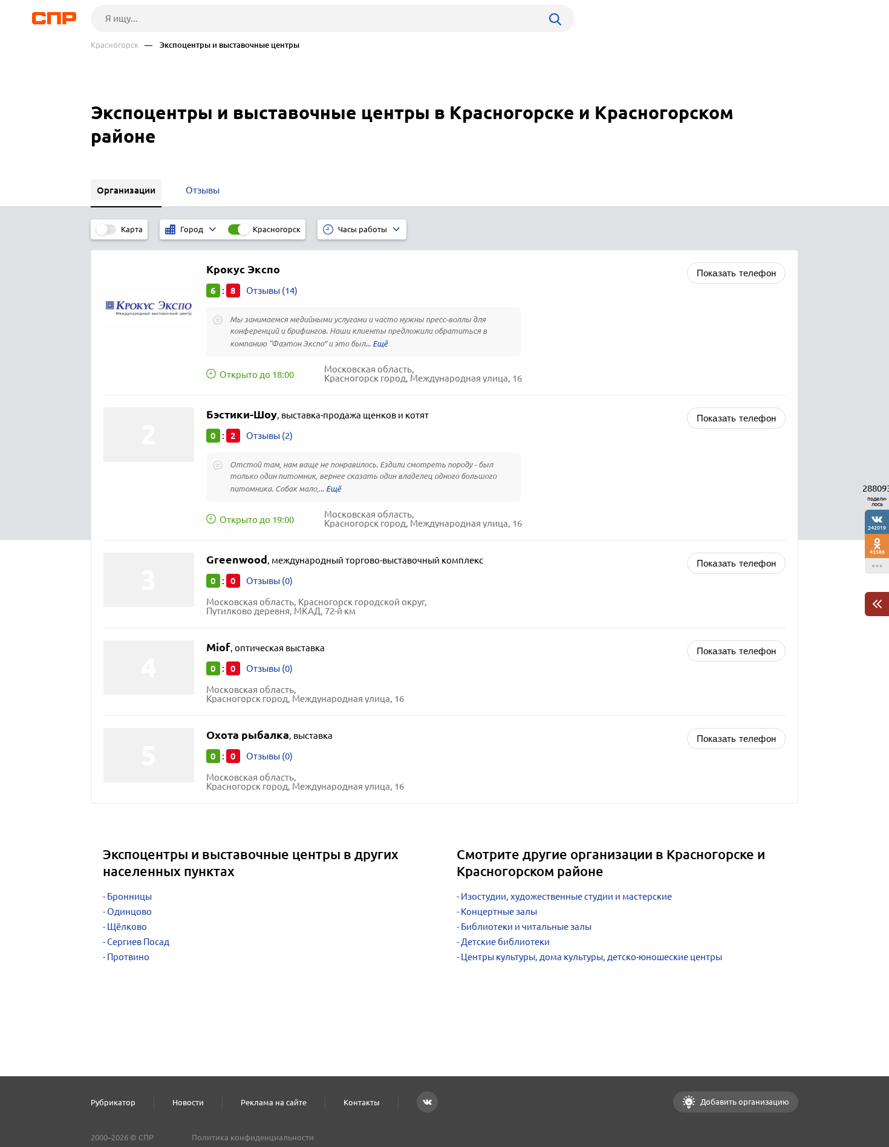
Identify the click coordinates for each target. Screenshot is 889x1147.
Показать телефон (736, 273)
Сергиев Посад (138, 941)
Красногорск (114, 45)
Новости (188, 1102)
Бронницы (129, 896)
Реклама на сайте (274, 1102)
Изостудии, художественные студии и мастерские (566, 896)
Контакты (362, 1102)
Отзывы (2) (269, 436)
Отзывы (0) (269, 581)
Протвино (128, 956)
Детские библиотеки (505, 941)
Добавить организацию (743, 1101)
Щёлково (127, 926)
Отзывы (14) (272, 290)
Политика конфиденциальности (253, 1137)
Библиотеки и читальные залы (526, 926)
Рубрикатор (113, 1102)
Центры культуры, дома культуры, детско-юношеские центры (591, 956)
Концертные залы (499, 911)
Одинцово (129, 911)
